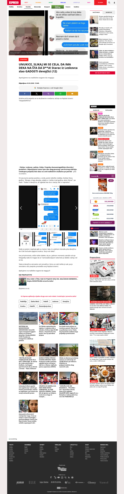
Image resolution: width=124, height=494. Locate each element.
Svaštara (57, 449)
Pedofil (45, 301)
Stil (70, 449)
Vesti (11, 445)
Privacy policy (103, 458)
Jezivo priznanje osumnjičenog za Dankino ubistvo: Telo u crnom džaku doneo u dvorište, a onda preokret (106, 65)
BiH (86, 453)
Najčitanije (96, 12)
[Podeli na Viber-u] (48, 94)
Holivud (26, 451)
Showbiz (27, 445)
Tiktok (56, 451)
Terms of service (104, 460)
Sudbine (76, 7)
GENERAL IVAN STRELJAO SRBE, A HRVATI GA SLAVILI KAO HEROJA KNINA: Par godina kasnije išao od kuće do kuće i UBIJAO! (102, 306)
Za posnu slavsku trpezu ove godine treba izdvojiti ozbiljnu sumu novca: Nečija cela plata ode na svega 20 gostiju (102, 385)
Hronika (28, 7)
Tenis (41, 451)
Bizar (56, 447)
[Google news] (72, 477)
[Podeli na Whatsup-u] (60, 94)
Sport (42, 445)
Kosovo (68, 7)
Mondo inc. (104, 445)
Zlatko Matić (35, 301)
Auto (86, 458)
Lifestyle (73, 445)
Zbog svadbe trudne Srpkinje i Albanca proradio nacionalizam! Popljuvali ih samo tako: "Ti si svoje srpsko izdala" (102, 333)
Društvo (19, 7)
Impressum (102, 447)
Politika (11, 7)
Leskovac (55, 301)
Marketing (102, 451)
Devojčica (66, 301)
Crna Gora (87, 455)
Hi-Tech (72, 455)
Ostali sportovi (43, 453)
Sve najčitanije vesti (102, 73)
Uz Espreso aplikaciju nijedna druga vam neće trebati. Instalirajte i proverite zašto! (48, 296)
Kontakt (102, 449)
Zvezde (26, 449)
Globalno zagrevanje (90, 449)
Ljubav (71, 451)
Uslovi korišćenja (104, 455)
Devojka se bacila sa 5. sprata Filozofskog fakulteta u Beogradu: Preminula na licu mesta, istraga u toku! (106, 31)
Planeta (87, 447)
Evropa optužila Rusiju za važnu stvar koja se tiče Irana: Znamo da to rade (106, 18)
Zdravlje (72, 453)
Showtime (42, 456)
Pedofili (32, 306)
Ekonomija (37, 7)
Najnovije (109, 12)
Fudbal (41, 447)
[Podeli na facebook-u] (25, 94)
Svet (87, 445)
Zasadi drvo (12, 456)
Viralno (58, 445)
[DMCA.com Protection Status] (62, 488)
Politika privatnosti (104, 456)
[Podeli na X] (36, 94)
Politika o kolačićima (105, 453)
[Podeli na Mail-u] (72, 94)
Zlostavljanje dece (45, 306)
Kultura (71, 456)
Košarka (41, 449)
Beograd (47, 7)
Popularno (108, 110)
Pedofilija (23, 301)
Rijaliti (25, 447)
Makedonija (88, 456)
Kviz (25, 453)
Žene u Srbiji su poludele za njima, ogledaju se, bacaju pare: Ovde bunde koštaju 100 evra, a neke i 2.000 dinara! (102, 359)
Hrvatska (87, 451)
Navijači (41, 455)
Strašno (22, 306)
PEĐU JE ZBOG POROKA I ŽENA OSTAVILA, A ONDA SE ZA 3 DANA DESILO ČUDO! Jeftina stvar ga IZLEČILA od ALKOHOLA (106, 54)
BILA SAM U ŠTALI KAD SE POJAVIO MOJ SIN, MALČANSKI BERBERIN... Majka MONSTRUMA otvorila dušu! (52, 280)
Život (71, 447)
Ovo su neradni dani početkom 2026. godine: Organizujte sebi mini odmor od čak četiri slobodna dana (102, 279)
